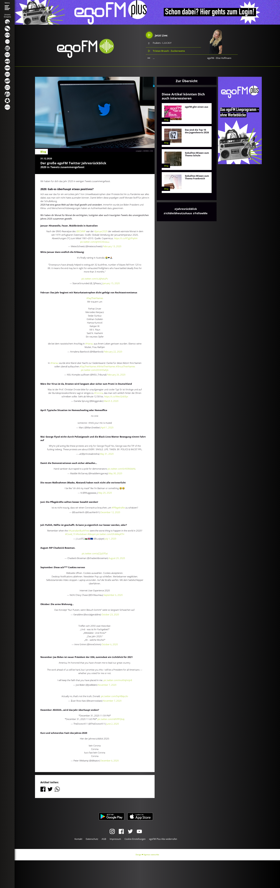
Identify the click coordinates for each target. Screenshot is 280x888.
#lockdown (81, 534)
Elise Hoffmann (223, 58)
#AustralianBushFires (78, 530)
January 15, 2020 (111, 283)
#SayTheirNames (94, 298)
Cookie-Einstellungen (135, 838)
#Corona (98, 392)
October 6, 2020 (110, 644)
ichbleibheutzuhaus (179, 213)
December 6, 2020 (109, 760)
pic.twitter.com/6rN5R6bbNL (122, 468)
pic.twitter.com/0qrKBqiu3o (114, 696)
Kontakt (78, 838)
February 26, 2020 (116, 374)
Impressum (115, 838)
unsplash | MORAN (142, 151)
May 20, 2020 (105, 492)
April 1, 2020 (107, 427)
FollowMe (201, 213)
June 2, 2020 (112, 723)
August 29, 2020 (117, 558)
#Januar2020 (100, 231)
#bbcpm (92, 534)
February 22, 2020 (113, 351)
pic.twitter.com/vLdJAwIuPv (95, 278)
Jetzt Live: (161, 35)
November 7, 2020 (107, 684)
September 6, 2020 (113, 595)
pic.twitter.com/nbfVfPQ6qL (111, 719)
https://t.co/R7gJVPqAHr (126, 238)
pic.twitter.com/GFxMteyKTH (110, 534)
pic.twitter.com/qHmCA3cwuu (94, 241)
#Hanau (89, 343)
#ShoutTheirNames (125, 366)
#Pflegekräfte (118, 507)
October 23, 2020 (110, 614)
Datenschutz (92, 838)
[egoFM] (85, 56)
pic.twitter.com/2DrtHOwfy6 (94, 369)
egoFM (210, 58)
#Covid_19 (70, 534)
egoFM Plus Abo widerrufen (163, 838)
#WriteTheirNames (106, 366)
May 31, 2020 (107, 453)
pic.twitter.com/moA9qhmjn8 (118, 680)
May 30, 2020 (115, 473)
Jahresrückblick (186, 209)
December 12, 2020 (110, 512)
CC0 (151, 151)
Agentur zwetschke (151, 854)
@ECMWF (81, 231)
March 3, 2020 (111, 401)
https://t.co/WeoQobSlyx (116, 396)
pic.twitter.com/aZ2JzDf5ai (95, 553)
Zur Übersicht (187, 81)
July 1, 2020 (110, 538)
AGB (104, 838)
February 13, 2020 (112, 246)
